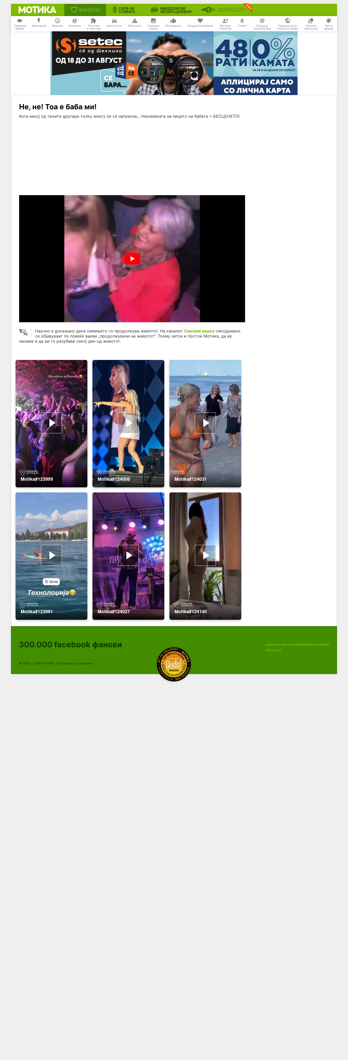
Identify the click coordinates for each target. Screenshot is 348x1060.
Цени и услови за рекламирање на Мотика (297, 644)
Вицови (57, 26)
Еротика (75, 26)
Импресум (273, 650)
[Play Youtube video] (132, 258)
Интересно (173, 26)
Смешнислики (153, 27)
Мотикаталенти (225, 27)
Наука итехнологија (262, 27)
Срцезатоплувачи (200, 26)
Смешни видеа (199, 330)
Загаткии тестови (94, 27)
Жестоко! (134, 26)
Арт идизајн (329, 27)
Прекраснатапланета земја (287, 27)
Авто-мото (114, 26)
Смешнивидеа (20, 27)
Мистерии (39, 26)
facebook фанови (70, 644)
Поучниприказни (311, 27)
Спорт (242, 26)
